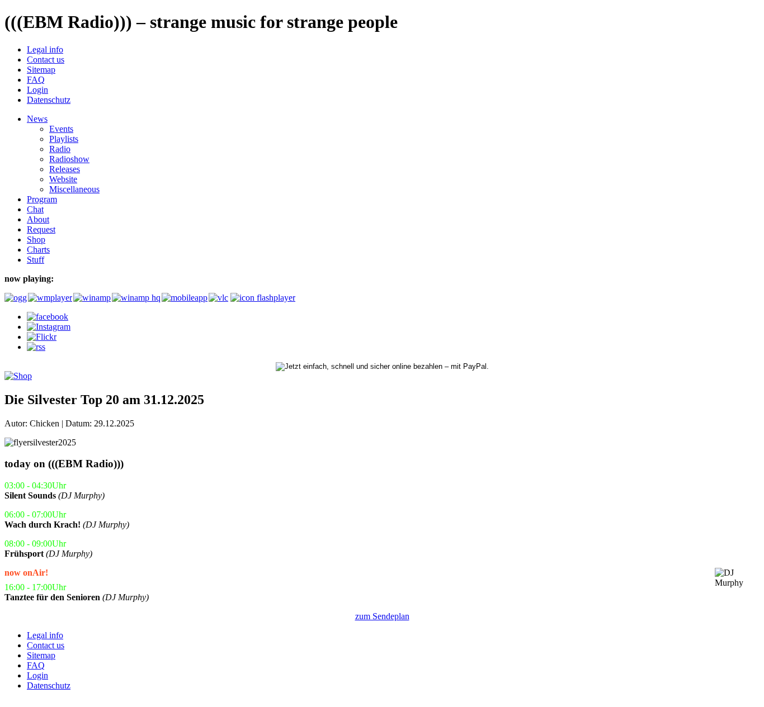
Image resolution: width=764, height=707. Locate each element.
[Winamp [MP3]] (91, 297)
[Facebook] (47, 316)
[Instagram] (48, 326)
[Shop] (18, 376)
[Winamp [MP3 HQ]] (135, 297)
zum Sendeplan (382, 616)
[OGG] (15, 297)
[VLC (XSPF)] (218, 297)
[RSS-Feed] (36, 347)
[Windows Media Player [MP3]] (49, 297)
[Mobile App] (184, 297)
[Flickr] (41, 336)
